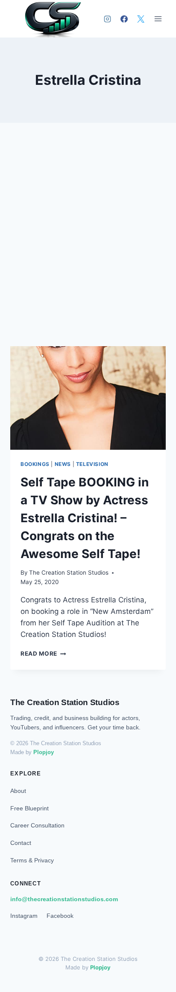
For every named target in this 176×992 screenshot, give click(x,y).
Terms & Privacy (32, 860)
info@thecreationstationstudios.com (64, 899)
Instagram (24, 915)
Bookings (35, 464)
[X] (140, 19)
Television (92, 464)
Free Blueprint (29, 808)
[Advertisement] (88, 245)
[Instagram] (107, 19)
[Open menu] (158, 19)
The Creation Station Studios (69, 572)
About (18, 790)
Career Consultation (37, 825)
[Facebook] (124, 19)
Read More (43, 653)
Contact (20, 842)
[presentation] (88, 398)
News (63, 464)
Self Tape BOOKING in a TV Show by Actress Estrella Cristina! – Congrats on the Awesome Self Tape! (85, 518)
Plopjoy (43, 752)
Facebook (60, 915)
